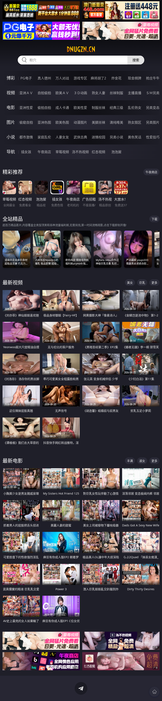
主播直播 (134, 93)
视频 (11, 93)
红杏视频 (98, 152)
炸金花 (116, 78)
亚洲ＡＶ (26, 93)
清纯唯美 (116, 122)
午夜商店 (44, 152)
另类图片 (152, 122)
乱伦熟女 (134, 107)
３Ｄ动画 (80, 93)
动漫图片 (80, 122)
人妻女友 (62, 137)
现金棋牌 (134, 78)
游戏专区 (80, 78)
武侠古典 (80, 137)
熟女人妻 (98, 93)
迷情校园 (98, 137)
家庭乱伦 (44, 137)
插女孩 (26, 152)
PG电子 (26, 78)
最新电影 (13, 460)
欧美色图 (62, 122)
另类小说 (116, 137)
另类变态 (152, 107)
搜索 (135, 60)
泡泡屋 (116, 152)
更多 (154, 283)
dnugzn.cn (81, 49)
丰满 (130, 461)
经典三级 (116, 107)
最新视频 (13, 282)
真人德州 (44, 78)
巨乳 (142, 283)
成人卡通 (62, 107)
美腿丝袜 (98, 122)
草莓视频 (62, 152)
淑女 (142, 461)
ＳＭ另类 (152, 93)
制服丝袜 (98, 107)
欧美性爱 (80, 107)
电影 (11, 107)
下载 (154, 219)
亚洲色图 (44, 122)
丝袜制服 (116, 93)
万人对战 (62, 78)
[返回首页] (154, 692)
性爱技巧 (152, 137)
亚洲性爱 (26, 107)
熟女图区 (134, 122)
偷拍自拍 (44, 107)
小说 (11, 137)
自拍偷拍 (44, 93)
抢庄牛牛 (152, 78)
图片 (11, 122)
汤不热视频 (80, 152)
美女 (130, 283)
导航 (11, 152)
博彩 (11, 78)
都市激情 (26, 137)
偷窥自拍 (26, 122)
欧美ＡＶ (62, 93)
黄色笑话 (134, 137)
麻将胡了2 (98, 78)
